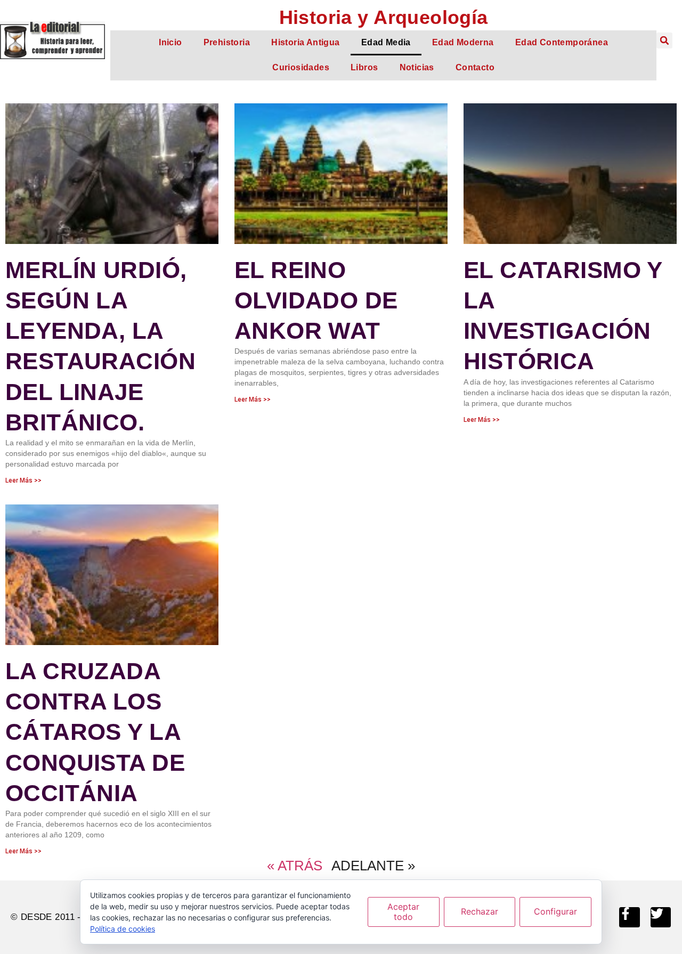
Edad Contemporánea (561, 42)
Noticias (417, 67)
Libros (364, 67)
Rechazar (479, 911)
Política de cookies (122, 928)
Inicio (170, 42)
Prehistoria (227, 42)
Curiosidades (300, 67)
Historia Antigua (305, 42)
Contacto (475, 67)
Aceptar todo (403, 911)
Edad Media (386, 42)
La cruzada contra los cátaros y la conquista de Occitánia (95, 732)
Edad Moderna (463, 42)
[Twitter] (661, 917)
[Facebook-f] (629, 917)
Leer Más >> (23, 480)
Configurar (555, 911)
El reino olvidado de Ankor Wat (316, 300)
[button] (664, 40)
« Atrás (294, 866)
